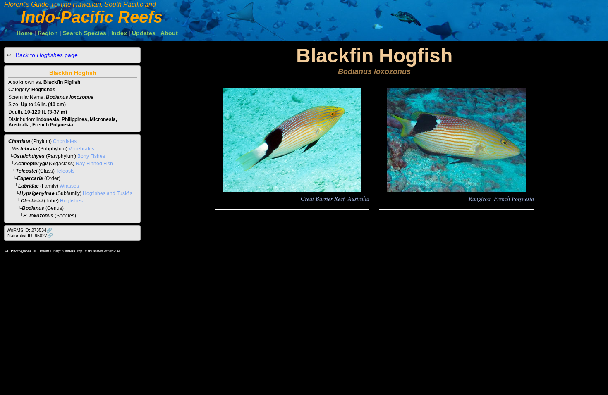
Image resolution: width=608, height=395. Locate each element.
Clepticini (32, 201)
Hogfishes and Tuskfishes (112, 193)
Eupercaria (30, 178)
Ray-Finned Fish (94, 164)
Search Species (84, 33)
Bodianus (33, 208)
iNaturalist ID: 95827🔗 (30, 235)
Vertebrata (24, 149)
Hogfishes (71, 201)
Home (25, 33)
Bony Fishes (91, 156)
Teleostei (26, 171)
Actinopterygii (31, 164)
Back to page (46, 55)
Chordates (65, 141)
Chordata (19, 141)
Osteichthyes (29, 156)
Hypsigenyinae (37, 193)
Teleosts (65, 171)
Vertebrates (81, 149)
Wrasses (69, 186)
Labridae (28, 186)
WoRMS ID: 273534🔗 (29, 230)
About (169, 33)
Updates (144, 33)
